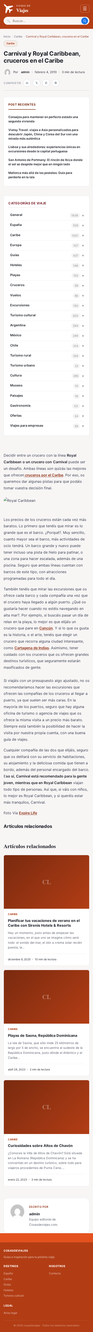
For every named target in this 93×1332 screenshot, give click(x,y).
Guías (14, 255)
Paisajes (16, 395)
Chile (14, 345)
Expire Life (28, 813)
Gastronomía (20, 405)
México (15, 335)
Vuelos (15, 295)
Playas (15, 275)
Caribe (18, 36)
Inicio (7, 36)
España (16, 225)
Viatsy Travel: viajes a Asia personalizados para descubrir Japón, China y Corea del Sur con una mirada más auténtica (43, 134)
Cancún (46, 628)
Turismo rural (20, 355)
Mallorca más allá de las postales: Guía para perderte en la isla (40, 175)
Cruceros (17, 285)
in (27, 83)
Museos (16, 385)
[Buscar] (84, 20)
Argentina (18, 325)
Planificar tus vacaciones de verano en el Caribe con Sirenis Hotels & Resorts (44, 923)
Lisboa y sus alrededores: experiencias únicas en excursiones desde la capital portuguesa (44, 149)
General (16, 215)
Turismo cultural (23, 315)
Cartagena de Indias (31, 648)
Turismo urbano (22, 365)
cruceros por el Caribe (43, 475)
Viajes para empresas (26, 425)
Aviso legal (10, 1313)
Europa (15, 245)
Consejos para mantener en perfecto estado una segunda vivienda (43, 119)
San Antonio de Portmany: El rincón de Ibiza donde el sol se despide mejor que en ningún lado (45, 162)
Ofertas (16, 415)
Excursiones (20, 305)
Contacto (55, 1273)
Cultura (16, 375)
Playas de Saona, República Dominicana (42, 1035)
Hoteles (16, 265)
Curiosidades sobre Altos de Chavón (40, 1145)
